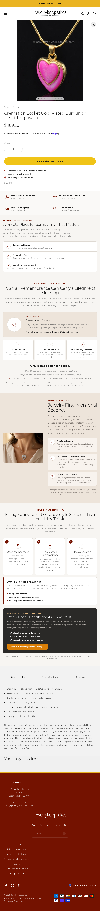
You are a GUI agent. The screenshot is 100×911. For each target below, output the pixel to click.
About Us (16, 844)
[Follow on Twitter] (12, 885)
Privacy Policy (10, 898)
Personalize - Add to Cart (50, 161)
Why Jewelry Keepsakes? (16, 859)
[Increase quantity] (19, 149)
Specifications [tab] (50, 677)
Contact (16, 864)
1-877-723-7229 (19, 802)
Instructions (13, 707)
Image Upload (17, 873)
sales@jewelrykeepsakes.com (18, 805)
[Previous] (21, 3)
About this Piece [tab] (19, 677)
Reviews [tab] (80, 677)
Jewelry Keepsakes (13, 107)
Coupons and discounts (16, 869)
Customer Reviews (16, 854)
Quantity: (8, 143)
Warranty (22, 898)
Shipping (32, 898)
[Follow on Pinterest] (19, 885)
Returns (42, 898)
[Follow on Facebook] (6, 885)
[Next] (78, 3)
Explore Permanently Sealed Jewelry (27, 646)
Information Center (16, 849)
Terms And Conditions (13, 901)
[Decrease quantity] (8, 149)
